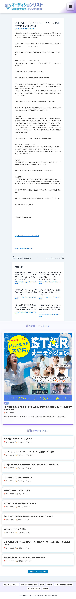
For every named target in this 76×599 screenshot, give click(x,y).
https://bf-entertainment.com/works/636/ (27, 236)
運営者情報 (49, 584)
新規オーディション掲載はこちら (11, 584)
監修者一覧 (45, 588)
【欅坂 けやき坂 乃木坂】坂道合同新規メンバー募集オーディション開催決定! (50, 292)
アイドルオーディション (20, 282)
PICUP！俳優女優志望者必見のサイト (29, 584)
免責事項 (42, 584)
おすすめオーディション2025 (34, 588)
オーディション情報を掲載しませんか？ (63, 584)
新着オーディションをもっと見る (38, 571)
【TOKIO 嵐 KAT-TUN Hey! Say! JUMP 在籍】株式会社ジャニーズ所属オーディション (26, 292)
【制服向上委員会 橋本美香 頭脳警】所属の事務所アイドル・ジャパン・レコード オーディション (26, 307)
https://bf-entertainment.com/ (24, 248)
